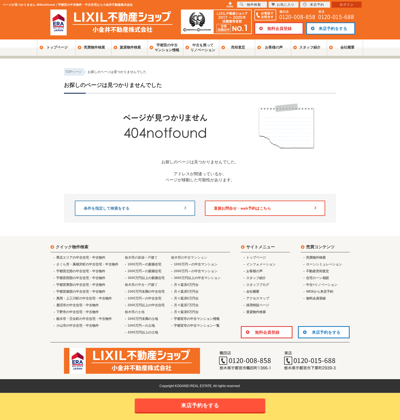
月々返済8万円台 (186, 312)
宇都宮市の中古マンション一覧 (197, 325)
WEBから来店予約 (319, 291)
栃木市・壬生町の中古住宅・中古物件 (84, 319)
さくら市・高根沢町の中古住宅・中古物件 (87, 264)
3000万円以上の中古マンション (197, 278)
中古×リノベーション (321, 285)
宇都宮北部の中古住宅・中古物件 (80, 271)
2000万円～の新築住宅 (144, 271)
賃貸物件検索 (130, 47)
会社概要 (347, 47)
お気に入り (285, 5)
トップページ (57, 47)
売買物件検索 (94, 47)
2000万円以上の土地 (143, 332)
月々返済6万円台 (186, 298)
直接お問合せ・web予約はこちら (242, 208)
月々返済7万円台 (186, 305)
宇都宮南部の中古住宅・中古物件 (80, 291)
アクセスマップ (257, 298)
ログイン (347, 5)
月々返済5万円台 (186, 291)
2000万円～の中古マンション (195, 271)
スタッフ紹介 (310, 47)
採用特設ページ (257, 305)
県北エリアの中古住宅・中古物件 (80, 257)
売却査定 (238, 47)
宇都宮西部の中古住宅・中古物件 (80, 278)
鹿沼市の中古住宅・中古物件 (77, 305)
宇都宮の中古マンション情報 (167, 47)
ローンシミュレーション (324, 264)
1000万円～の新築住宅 (144, 264)
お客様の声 (274, 47)
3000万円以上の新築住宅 (146, 278)
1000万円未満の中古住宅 (146, 291)
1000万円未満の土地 (143, 319)
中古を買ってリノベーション (202, 47)
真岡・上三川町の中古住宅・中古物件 (84, 298)
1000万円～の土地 (141, 325)
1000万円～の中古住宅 (144, 298)
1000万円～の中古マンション (195, 264)
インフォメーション (261, 264)
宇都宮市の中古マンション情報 (197, 319)
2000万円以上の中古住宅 (146, 305)
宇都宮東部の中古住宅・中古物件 (80, 285)
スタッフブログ (257, 285)
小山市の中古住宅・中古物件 (77, 325)
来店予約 (317, 5)
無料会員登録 (279, 28)
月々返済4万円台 (186, 285)
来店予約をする (333, 28)
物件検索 (254, 5)
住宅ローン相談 (317, 278)
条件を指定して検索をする (107, 208)
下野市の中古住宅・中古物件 (77, 312)
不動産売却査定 (317, 271)
